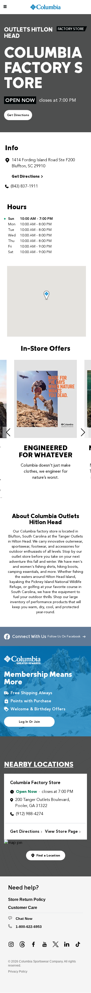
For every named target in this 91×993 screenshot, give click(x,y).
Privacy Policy (17, 971)
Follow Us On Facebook (65, 636)
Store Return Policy (27, 899)
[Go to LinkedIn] (67, 944)
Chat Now (24, 919)
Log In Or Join (29, 721)
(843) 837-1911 (24, 186)
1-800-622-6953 (29, 927)
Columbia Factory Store (35, 782)
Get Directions (18, 115)
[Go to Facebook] (33, 944)
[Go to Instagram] (11, 944)
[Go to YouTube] (44, 944)
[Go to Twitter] (56, 944)
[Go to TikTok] (78, 944)
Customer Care (22, 907)
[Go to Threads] (22, 944)
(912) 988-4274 (29, 813)
